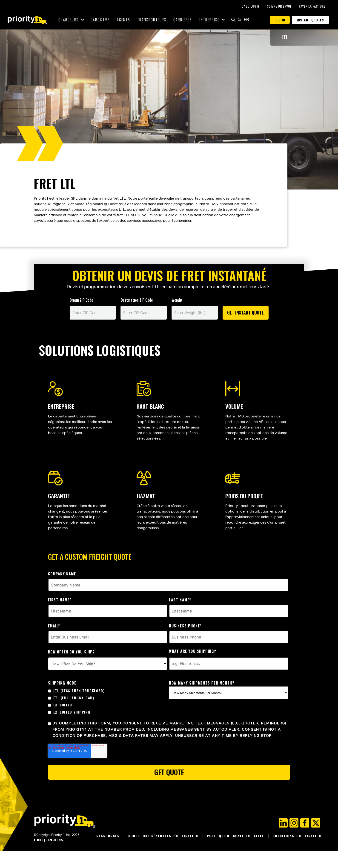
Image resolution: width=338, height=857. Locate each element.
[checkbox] (107, 701)
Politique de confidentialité (236, 835)
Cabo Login (251, 6)
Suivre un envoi (279, 6)
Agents (123, 20)
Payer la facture (312, 6)
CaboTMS (100, 20)
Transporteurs (151, 20)
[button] (233, 19)
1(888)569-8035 (48, 839)
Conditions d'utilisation (297, 835)
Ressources (108, 835)
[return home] (27, 19)
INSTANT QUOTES (310, 19)
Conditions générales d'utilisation (164, 835)
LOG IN (280, 19)
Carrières (182, 20)
